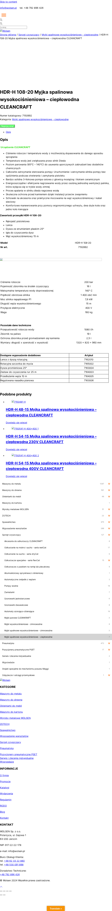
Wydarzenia (6, 793)
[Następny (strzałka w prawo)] (4, 894)
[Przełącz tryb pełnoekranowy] (4, 891)
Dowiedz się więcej (16, 422)
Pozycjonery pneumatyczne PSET (18, 754)
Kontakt (4, 817)
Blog (2, 811)
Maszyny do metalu (11, 693)
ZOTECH (4, 724)
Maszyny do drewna (11, 699)
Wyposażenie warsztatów (14, 736)
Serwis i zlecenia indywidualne (17, 758)
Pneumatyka (7, 748)
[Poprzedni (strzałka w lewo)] (1, 894)
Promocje (5, 781)
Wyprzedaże (7, 761)
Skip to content (8, 1)
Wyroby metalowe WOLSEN (15, 718)
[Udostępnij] (7, 891)
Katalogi (4, 787)
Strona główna (8, 34)
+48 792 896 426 (10, 874)
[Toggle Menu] (3, 15)
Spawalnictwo (7, 730)
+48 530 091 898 (13, 864)
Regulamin (5, 799)
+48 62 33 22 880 (14, 860)
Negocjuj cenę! (7, 126)
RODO (3, 805)
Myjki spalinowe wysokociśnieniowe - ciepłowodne (70, 34)
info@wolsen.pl (8, 7)
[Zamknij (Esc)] (10, 891)
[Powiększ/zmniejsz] (1, 891)
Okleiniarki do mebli (11, 705)
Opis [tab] (8, 132)
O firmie (4, 775)
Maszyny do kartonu (11, 711)
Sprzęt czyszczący (28, 34)
